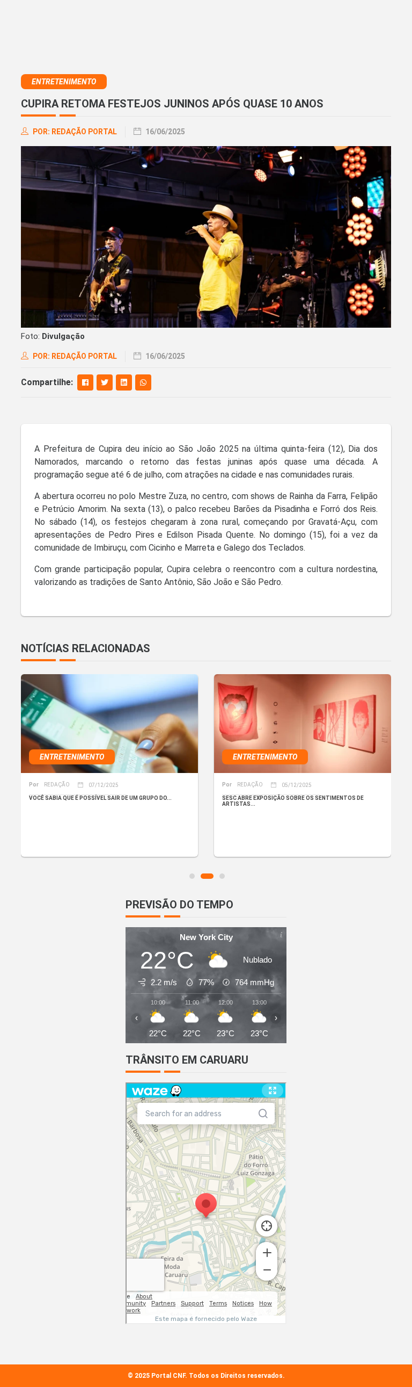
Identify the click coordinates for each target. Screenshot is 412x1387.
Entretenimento (64, 81)
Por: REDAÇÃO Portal (74, 131)
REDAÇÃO (49, 785)
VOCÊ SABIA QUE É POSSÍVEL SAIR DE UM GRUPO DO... (100, 798)
